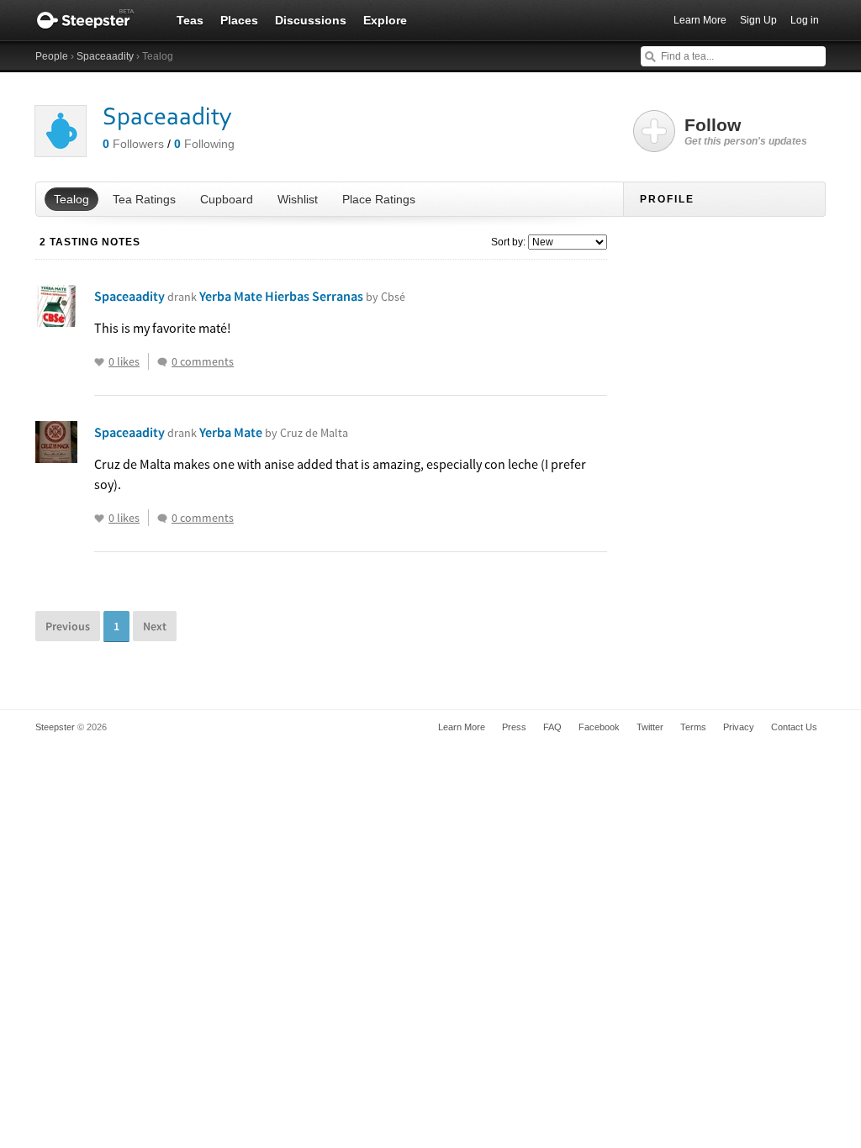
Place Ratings (378, 199)
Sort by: (508, 242)
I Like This (99, 362)
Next (154, 626)
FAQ (552, 727)
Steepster (94, 20)
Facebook (599, 727)
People (51, 56)
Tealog (71, 199)
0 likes (124, 361)
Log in (804, 20)
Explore (385, 20)
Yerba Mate (273, 432)
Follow (745, 131)
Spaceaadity (105, 56)
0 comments (203, 361)
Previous (67, 626)
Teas (190, 20)
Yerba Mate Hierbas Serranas (302, 295)
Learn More (699, 20)
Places (239, 20)
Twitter (650, 727)
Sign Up (758, 20)
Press (514, 727)
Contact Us (794, 727)
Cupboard (226, 199)
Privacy (738, 727)
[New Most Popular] (566, 242)
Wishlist (297, 199)
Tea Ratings (144, 199)
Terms (693, 727)
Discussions (310, 20)
